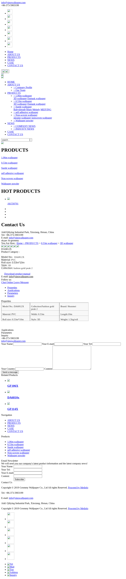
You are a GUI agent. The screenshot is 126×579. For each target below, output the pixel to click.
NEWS (10, 60)
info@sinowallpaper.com (13, 2)
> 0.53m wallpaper (23, 101)
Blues (29, 109)
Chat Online (7, 282)
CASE (10, 62)
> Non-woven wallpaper (25, 115)
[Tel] (10, 564)
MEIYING (46, 109)
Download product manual (17, 273)
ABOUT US (13, 54)
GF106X (12, 385)
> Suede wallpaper (23, 106)
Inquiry (10, 296)
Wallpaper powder (10, 183)
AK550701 (12, 203)
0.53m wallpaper (9, 162)
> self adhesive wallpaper (26, 112)
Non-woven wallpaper (12, 178)
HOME (11, 82)
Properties (12, 287)
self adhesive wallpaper (12, 173)
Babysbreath (20, 109)
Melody (36, 109)
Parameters (12, 293)
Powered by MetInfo (78, 487)
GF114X (12, 409)
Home (10, 51)
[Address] (12, 572)
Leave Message (21, 282)
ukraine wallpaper (22, 118)
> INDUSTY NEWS (24, 129)
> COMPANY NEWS (24, 126)
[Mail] (10, 566)
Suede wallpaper (9, 168)
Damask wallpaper (36, 98)
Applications (13, 290)
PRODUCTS (14, 57)
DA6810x (13, 397)
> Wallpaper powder (23, 120)
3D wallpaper (20, 98)
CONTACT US (15, 65)
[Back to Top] (10, 569)
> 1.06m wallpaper (23, 95)
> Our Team (19, 90)
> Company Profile (23, 87)
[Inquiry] (12, 575)
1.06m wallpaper (9, 157)
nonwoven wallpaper (42, 118)
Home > (21, 243)
